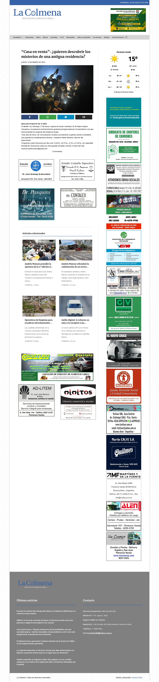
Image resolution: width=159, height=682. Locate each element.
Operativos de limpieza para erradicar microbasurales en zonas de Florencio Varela (39, 323)
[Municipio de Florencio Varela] (123, 112)
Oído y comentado (83, 37)
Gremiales (54, 37)
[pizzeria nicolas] (123, 211)
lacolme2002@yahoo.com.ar (100, 633)
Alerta (38, 37)
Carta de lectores (118, 37)
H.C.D (62, 37)
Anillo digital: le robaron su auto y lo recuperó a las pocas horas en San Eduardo (75, 323)
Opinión (106, 37)
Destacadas (29, 37)
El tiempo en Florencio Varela (123, 92)
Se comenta (97, 37)
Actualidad (16, 37)
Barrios (45, 37)
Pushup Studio (136, 677)
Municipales (70, 37)
